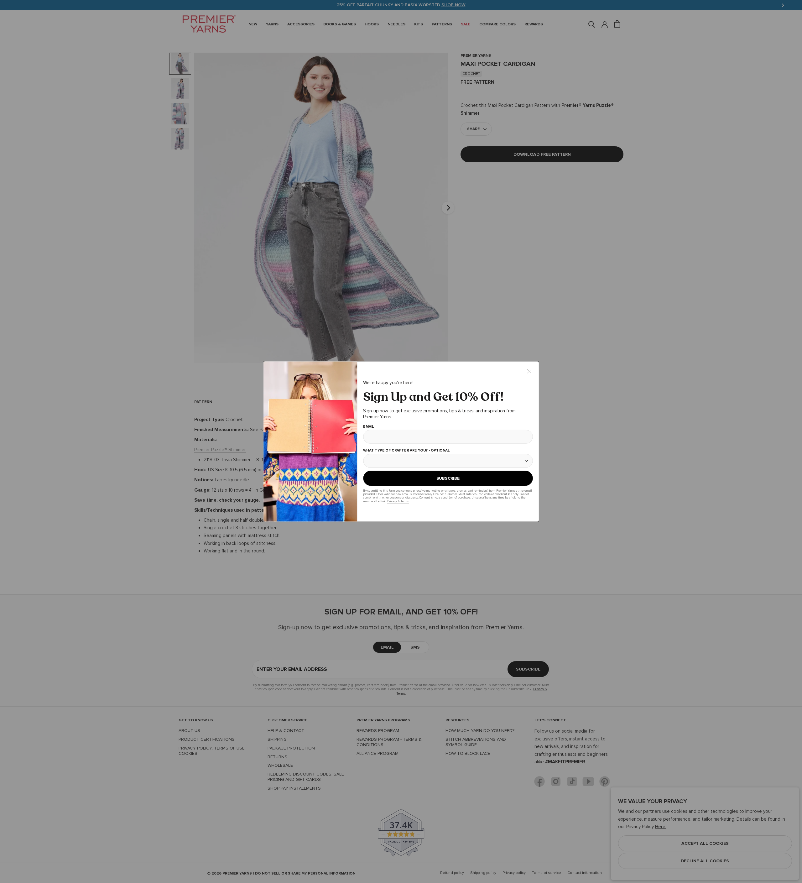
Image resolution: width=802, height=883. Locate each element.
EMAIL (368, 427)
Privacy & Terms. (398, 501)
